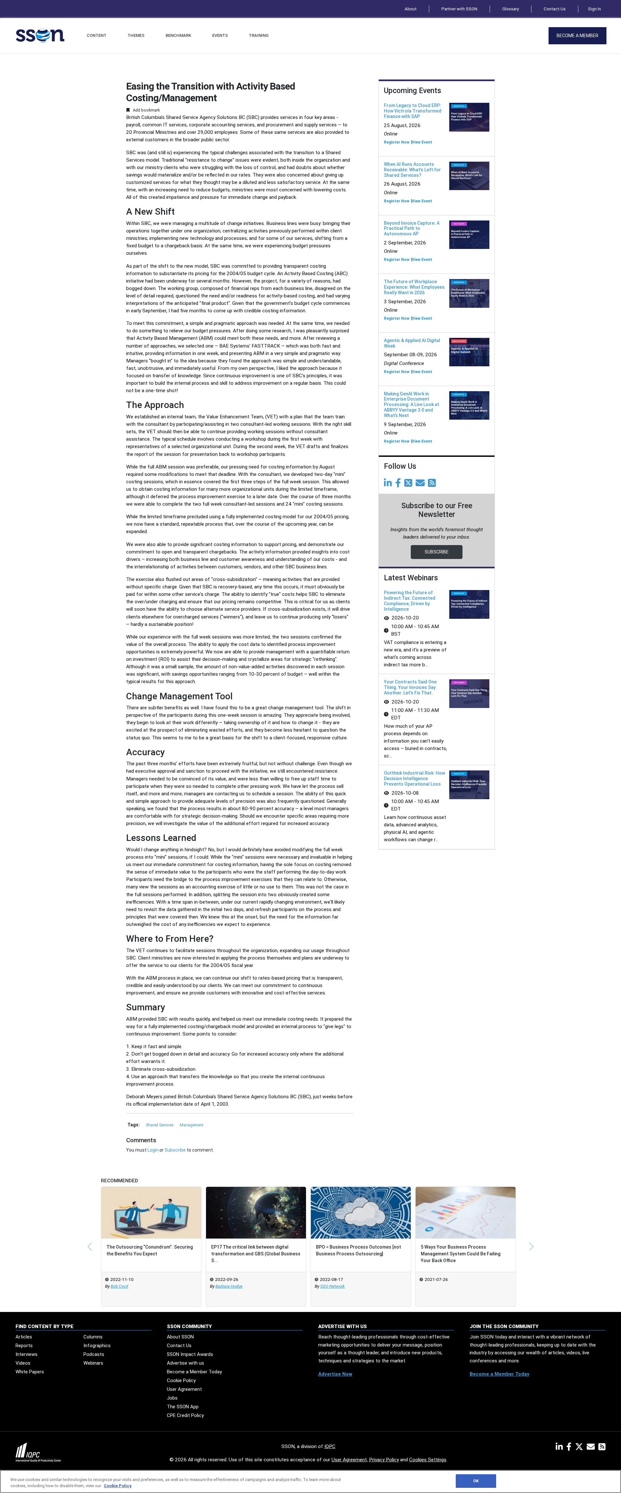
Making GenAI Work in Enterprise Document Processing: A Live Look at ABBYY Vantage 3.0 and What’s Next (411, 404)
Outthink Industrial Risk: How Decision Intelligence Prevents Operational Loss (414, 778)
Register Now (396, 142)
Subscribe (175, 1150)
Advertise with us (185, 1363)
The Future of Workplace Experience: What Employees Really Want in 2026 (414, 287)
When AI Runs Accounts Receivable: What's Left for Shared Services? (412, 170)
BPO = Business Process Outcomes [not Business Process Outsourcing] (358, 1250)
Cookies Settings (427, 1460)
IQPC (329, 1446)
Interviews (27, 1354)
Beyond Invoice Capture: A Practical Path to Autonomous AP (412, 228)
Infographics (97, 1345)
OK (476, 1480)
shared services (160, 1125)
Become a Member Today (194, 1372)
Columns (93, 1337)
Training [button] (258, 35)
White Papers (30, 1372)
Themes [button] (136, 35)
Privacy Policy (384, 1460)
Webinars (93, 1363)
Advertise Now (335, 1374)
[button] (89, 1247)
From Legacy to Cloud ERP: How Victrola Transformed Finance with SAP (412, 111)
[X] (580, 1448)
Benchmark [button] (178, 35)
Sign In (594, 8)
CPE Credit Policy (185, 1415)
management (191, 1125)
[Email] (421, 484)
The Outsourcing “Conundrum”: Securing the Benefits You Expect (149, 1250)
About (411, 8)
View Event (422, 142)
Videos (23, 1363)
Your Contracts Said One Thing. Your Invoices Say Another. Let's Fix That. (410, 687)
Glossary (510, 8)
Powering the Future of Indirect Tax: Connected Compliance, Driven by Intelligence (409, 600)
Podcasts (93, 1354)
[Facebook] (399, 484)
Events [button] (220, 35)
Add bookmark (146, 110)
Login (152, 1150)
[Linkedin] (389, 484)
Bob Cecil (119, 1286)
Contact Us (555, 8)
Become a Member (577, 35)
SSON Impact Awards (190, 1354)
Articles (24, 1337)
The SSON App (183, 1407)
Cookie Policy (181, 1380)
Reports (24, 1345)
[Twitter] (409, 484)
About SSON (180, 1337)
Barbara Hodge (229, 1286)
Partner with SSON (459, 8)
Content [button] (96, 35)
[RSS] (601, 1448)
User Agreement (184, 1389)
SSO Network (332, 1286)
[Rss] (433, 484)
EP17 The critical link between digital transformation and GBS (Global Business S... (255, 1253)
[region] (310, 1481)
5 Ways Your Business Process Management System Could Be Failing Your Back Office (460, 1253)
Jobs (172, 1398)
